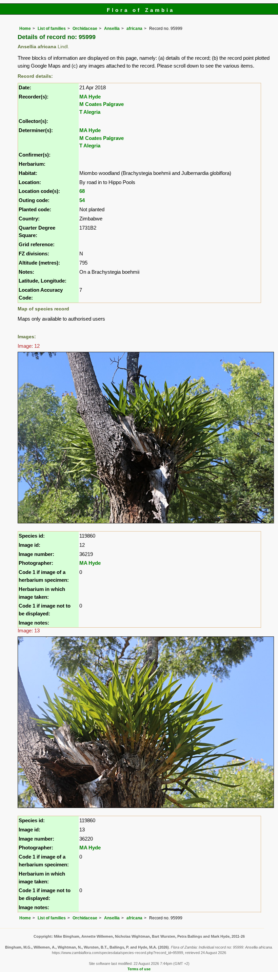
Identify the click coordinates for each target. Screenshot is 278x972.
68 (82, 191)
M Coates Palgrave (101, 104)
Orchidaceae (85, 28)
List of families (52, 28)
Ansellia (112, 28)
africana (134, 28)
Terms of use (139, 969)
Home (25, 28)
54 (82, 200)
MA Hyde (90, 97)
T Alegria (89, 112)
